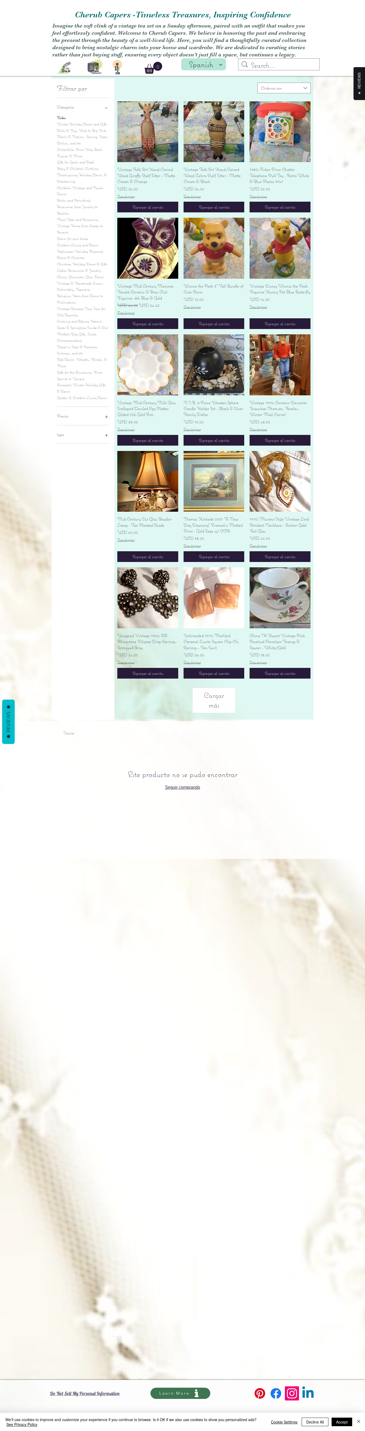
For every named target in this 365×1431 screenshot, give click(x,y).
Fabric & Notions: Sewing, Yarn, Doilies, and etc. (82, 140)
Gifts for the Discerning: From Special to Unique (79, 375)
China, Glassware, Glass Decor (80, 276)
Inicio (69, 733)
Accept (342, 1422)
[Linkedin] (308, 1393)
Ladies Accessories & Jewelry (79, 270)
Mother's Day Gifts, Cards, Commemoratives (77, 337)
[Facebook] (276, 1393)
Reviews (8, 721)
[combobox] (284, 88)
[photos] (95, 66)
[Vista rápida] (147, 131)
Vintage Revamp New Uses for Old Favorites (81, 311)
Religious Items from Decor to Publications (80, 299)
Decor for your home (72, 238)
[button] (153, 68)
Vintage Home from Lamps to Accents (80, 229)
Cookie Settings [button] (284, 1422)
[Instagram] (292, 1393)
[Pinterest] (260, 1393)
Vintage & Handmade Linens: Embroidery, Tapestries (80, 286)
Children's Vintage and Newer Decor (80, 191)
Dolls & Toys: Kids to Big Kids (81, 130)
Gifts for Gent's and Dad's (75, 162)
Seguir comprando (182, 787)
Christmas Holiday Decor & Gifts (82, 264)
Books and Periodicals (74, 200)
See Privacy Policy (21, 1424)
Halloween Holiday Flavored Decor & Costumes (80, 254)
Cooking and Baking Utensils (79, 321)
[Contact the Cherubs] (117, 67)
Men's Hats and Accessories (78, 219)
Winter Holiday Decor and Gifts (82, 124)
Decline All (315, 1422)
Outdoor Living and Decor (77, 245)
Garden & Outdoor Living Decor (82, 397)
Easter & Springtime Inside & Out (82, 327)
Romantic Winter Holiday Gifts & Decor (81, 388)
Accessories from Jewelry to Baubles (77, 210)
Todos (61, 117)
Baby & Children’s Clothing (77, 168)
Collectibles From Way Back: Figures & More (80, 152)
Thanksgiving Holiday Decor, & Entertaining (82, 178)
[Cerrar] (358, 1422)
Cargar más (214, 700)
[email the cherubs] (64, 68)
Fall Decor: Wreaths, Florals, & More (82, 362)
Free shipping (126, 196)
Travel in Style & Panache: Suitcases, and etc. (77, 350)
